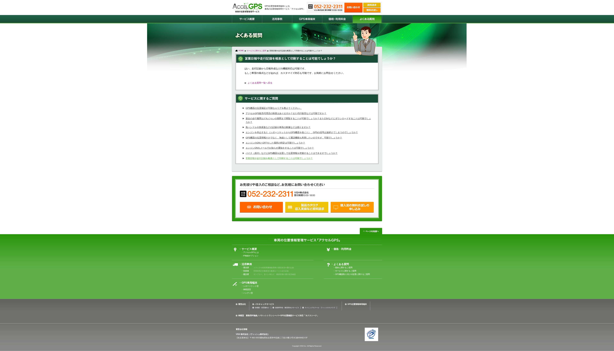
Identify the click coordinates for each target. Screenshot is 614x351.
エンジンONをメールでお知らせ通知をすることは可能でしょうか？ (280, 148)
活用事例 (247, 264)
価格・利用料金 (342, 249)
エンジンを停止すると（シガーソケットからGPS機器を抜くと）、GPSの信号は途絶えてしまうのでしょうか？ (302, 132)
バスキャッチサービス (264, 304)
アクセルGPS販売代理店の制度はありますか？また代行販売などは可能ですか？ (286, 113)
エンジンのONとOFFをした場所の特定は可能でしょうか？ (275, 142)
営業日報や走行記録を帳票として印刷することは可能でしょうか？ (279, 158)
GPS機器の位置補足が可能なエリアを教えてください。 (274, 108)
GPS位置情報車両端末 (357, 304)
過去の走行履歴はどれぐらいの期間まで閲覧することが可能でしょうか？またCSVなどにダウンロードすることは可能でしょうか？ (308, 120)
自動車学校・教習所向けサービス (287, 307)
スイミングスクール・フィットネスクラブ (320, 307)
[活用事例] (277, 19)
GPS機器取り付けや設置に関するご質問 (352, 274)
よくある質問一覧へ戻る (260, 83)
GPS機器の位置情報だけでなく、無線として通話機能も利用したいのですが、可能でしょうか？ (294, 137)
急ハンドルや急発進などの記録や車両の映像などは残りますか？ (278, 127)
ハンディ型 (248, 293)
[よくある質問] (367, 19)
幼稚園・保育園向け (262, 307)
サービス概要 (249, 249)
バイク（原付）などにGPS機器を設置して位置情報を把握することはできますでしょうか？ (292, 153)
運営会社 (242, 304)
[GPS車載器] (307, 19)
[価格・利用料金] (337, 19)
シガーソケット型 (251, 286)
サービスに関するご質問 (256, 51)
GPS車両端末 (249, 282)
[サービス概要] (247, 19)
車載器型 (247, 289)
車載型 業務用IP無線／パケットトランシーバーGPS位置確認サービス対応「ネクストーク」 (278, 315)
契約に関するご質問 (343, 267)
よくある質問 (341, 264)
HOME (241, 50)
